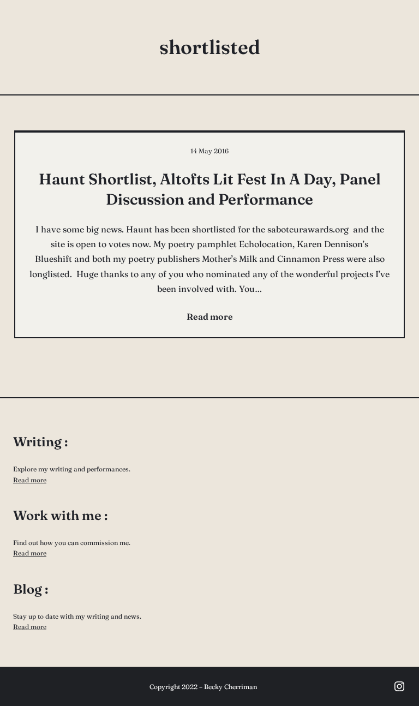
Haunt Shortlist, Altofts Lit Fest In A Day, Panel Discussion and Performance (210, 189)
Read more (29, 480)
